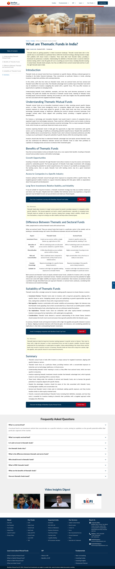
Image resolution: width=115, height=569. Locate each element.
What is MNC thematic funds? (19, 465)
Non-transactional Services (75, 532)
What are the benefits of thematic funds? (22, 471)
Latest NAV (30, 538)
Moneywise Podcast (82, 563)
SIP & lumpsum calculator (54, 540)
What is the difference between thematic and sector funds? (29, 454)
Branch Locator (72, 525)
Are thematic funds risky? (17, 448)
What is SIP (44, 555)
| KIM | (51, 525)
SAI (54, 525)
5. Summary (5, 75)
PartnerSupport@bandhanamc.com (99, 545)
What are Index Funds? (14, 563)
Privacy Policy (10, 535)
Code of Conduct (11, 532)
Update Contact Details (74, 522)
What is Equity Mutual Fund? (15, 555)
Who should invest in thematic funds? (21, 459)
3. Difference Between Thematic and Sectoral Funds (11, 66)
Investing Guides (33, 49)
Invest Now (102, 3)
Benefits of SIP (45, 558)
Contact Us (71, 527)
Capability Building (52, 538)
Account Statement (73, 535)
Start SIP (81, 199)
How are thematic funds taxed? (19, 476)
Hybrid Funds (31, 527)
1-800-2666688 (100, 533)
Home (27, 41)
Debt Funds (30, 530)
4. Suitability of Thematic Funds (11, 71)
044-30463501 (95, 537)
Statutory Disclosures (53, 530)
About (9, 520)
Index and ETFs (31, 532)
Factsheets (50, 522)
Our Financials (10, 525)
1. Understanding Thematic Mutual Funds (10, 57)
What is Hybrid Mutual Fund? (16, 558)
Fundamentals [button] (63, 3)
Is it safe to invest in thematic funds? (21, 443)
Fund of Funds (31, 535)
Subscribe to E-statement (75, 540)
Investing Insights (81, 560)
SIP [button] (73, 3)
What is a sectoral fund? (17, 425)
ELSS (29, 522)
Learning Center (52, 535)
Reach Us (92, 520)
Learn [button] (80, 3)
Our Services (73, 520)
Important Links (53, 520)
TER (29, 540)
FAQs (70, 538)
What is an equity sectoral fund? (19, 437)
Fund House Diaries (53, 532)
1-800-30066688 (95, 535)
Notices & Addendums (53, 527)
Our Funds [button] (90, 3)
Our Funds (31, 520)
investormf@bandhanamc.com (98, 541)
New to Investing (81, 555)
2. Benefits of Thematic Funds (11, 62)
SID (49, 525)
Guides (54, 3)
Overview (9, 522)
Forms (70, 530)
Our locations (10, 527)
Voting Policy (10, 530)
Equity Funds (31, 525)
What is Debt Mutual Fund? (15, 560)
